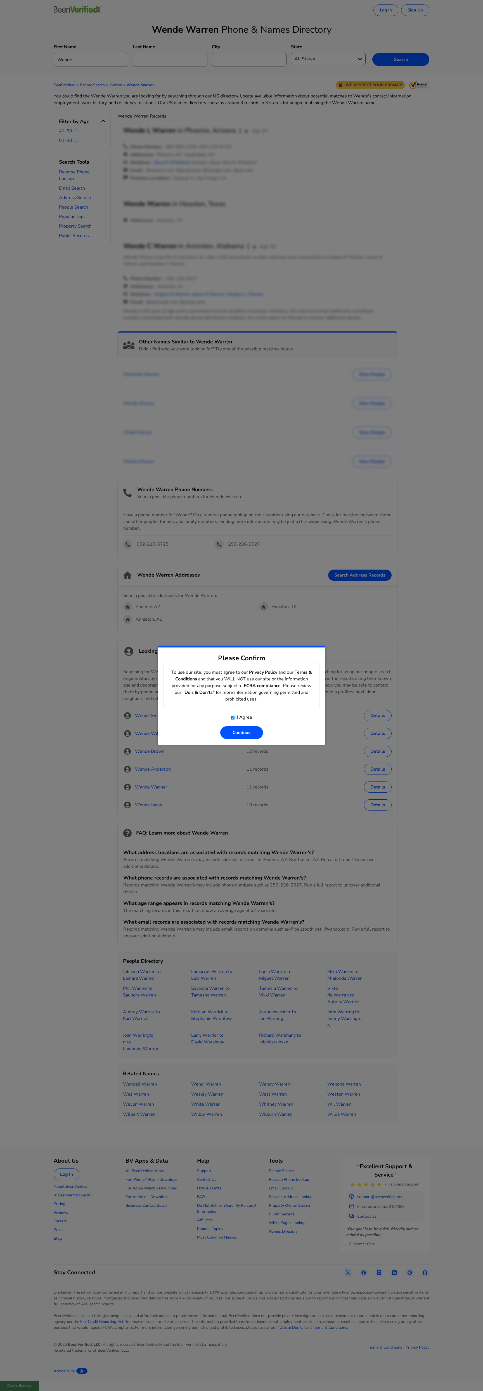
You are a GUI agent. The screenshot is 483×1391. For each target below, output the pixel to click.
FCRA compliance (262, 686)
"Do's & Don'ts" (199, 692)
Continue (242, 733)
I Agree (244, 717)
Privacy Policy (263, 672)
